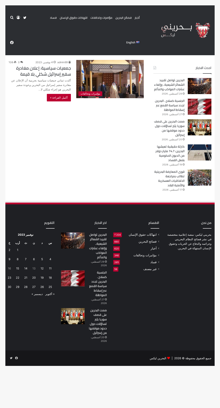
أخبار (137, 17)
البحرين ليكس (158, 358)
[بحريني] (178, 30)
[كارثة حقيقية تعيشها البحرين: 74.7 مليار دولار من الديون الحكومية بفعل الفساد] (199, 152)
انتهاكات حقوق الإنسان (73, 17)
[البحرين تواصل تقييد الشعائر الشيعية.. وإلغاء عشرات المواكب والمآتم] (199, 86)
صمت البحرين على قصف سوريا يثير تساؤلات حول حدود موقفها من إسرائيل (169, 128)
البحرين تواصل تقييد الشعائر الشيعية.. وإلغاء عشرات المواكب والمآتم (169, 84)
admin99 (62, 62)
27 (33, 287)
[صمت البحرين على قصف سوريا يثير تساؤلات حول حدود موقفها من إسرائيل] (199, 127)
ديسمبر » (37, 294)
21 (25, 277)
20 (34, 277)
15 (17, 268)
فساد (53, 17)
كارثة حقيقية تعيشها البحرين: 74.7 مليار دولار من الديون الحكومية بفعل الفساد (170, 153)
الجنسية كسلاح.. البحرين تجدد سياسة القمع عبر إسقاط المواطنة (170, 105)
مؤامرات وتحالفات (101, 17)
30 (9, 287)
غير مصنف (150, 269)
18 (50, 277)
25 (50, 287)
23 (9, 277)
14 (25, 268)
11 (50, 268)
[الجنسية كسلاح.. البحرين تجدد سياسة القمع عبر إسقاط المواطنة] (199, 107)
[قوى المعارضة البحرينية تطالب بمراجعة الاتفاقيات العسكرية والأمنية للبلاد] (199, 178)
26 (42, 287)
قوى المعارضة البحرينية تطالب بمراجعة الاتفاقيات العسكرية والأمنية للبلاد (169, 178)
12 (42, 268)
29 (17, 287)
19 (42, 277)
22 (17, 277)
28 (26, 287)
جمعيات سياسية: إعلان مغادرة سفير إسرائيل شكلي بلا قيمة (43, 71)
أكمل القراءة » (59, 97)
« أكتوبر (50, 294)
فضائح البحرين (123, 17)
